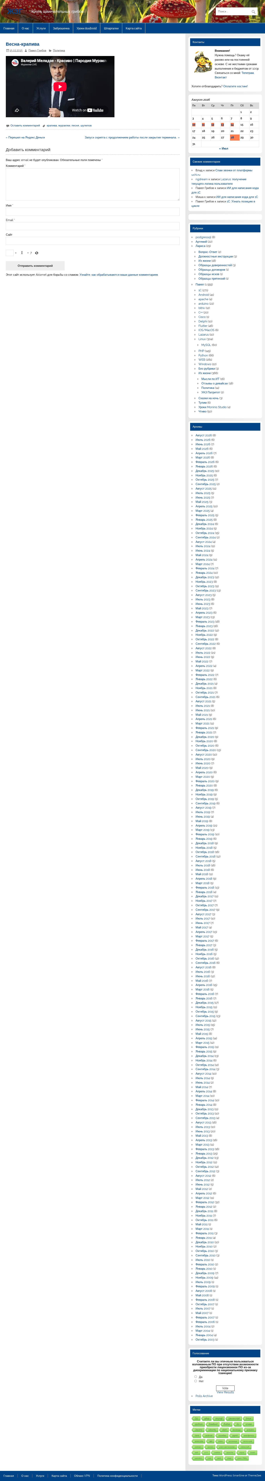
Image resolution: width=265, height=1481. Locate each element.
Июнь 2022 (203, 657)
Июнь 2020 (203, 763)
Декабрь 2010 (205, 1242)
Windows (204, 364)
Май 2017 (202, 927)
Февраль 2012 (205, 1202)
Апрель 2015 (204, 1038)
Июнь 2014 (203, 1082)
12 (212, 124)
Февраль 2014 (205, 1100)
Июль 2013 (203, 1127)
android (208, 1435)
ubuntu (212, 1430)
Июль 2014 (203, 1078)
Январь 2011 (204, 1238)
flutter (227, 1424)
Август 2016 (203, 967)
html (197, 1435)
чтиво (249, 1424)
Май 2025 (202, 502)
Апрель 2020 (204, 772)
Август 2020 (204, 754)
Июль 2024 (203, 546)
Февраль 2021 (205, 728)
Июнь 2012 (203, 1184)
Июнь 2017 (203, 923)
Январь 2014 (204, 1105)
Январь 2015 (204, 1051)
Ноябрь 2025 (204, 475)
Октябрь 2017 (205, 905)
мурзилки (64, 125)
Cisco (202, 317)
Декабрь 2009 (205, 1273)
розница (233, 1441)
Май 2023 (202, 608)
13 (222, 124)
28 (232, 137)
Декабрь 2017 (205, 896)
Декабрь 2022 (205, 630)
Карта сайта (134, 28)
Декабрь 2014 (205, 1056)
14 (232, 124)
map (229, 1458)
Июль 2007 (203, 1308)
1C (200, 290)
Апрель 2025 (204, 506)
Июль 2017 (203, 918)
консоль (199, 1441)
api (211, 1441)
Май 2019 (202, 821)
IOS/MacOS (206, 330)
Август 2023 (204, 595)
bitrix (201, 308)
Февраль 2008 (205, 1300)
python (199, 1424)
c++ (206, 1452)
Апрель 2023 (204, 612)
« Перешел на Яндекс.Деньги (25, 137)
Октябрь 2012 (205, 1167)
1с (196, 1418)
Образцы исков (208, 274)
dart (225, 1430)
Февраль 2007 (205, 1317)
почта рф (247, 1441)
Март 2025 (203, 511)
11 (203, 124)
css (209, 1458)
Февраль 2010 (205, 1264)
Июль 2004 (203, 1326)
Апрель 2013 (204, 1140)
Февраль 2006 (205, 1322)
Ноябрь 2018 (204, 847)
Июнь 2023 (203, 604)
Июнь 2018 (203, 870)
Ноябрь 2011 (204, 1215)
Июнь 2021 (203, 710)
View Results (225, 1392)
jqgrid (235, 1435)
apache (203, 299)
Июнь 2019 (203, 816)
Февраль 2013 (205, 1149)
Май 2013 (202, 1135)
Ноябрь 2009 (204, 1277)
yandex (198, 1458)
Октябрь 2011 (204, 1220)
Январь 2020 (204, 785)
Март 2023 (203, 617)
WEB (201, 359)
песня (75, 125)
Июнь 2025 (203, 497)
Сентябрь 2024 (206, 537)
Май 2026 (202, 449)
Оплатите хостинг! (235, 86)
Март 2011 (202, 1229)
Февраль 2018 (205, 887)
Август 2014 (203, 1073)
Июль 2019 (203, 812)
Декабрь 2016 (205, 949)
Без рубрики (206, 368)
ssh (196, 1452)
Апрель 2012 (204, 1193)
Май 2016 (202, 980)
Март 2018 (203, 883)
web (219, 1458)
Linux (202, 339)
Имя (9, 205)
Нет (201, 1381)
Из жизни (204, 260)
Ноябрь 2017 (204, 901)
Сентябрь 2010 (206, 1255)
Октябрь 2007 (205, 1304)
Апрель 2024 (204, 559)
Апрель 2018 (204, 878)
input (242, 1452)
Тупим (202, 402)
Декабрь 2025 (205, 471)
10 (193, 124)
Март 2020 (203, 777)
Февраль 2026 (205, 462)
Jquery (198, 1430)
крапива (52, 125)
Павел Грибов (37, 50)
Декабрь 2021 (205, 683)
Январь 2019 (204, 839)
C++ (200, 312)
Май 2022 (202, 661)
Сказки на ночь (208, 398)
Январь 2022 (204, 679)
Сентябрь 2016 (206, 963)
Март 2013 (202, 1144)
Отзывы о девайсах (214, 383)
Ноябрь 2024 (204, 528)
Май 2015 (202, 1034)
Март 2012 (202, 1198)
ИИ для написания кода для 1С (237, 197)
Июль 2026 (203, 440)
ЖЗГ (15, 11)
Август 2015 (203, 1020)
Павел (200, 284)
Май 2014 (202, 1087)
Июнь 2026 (203, 444)
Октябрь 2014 (205, 1065)
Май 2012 (202, 1189)
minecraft (245, 1447)
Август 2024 (204, 542)
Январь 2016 (204, 998)
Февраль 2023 (205, 621)
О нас (25, 28)
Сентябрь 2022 (206, 644)
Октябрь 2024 (205, 533)
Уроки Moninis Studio (212, 407)
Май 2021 (202, 714)
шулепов (86, 125)
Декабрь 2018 (205, 843)
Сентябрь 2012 (205, 1171)
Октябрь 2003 (205, 1339)
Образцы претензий (211, 278)
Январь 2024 (204, 573)
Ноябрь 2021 (204, 688)
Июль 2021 (203, 706)
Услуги (41, 28)
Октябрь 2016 (205, 958)
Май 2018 (202, 874)
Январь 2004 (204, 1335)
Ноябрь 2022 (204, 635)
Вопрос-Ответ (207, 252)
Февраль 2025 (205, 515)
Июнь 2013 (203, 1131)
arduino (203, 303)
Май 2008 (202, 1295)
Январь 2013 (204, 1153)
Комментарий (15, 165)
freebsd (213, 1424)
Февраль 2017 (205, 940)
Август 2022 (204, 648)
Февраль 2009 (205, 1286)
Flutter (202, 326)
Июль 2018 (203, 865)
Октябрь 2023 (205, 586)
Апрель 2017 (204, 932)
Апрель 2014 (204, 1091)
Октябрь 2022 (205, 639)
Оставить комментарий (25, 125)
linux (248, 1418)
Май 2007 (202, 1313)
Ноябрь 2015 (204, 1007)
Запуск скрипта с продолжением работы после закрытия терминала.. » (132, 137)
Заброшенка (61, 28)
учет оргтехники (227, 1447)
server (210, 1447)
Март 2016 (203, 989)
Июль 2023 (203, 599)
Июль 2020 (203, 759)
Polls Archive (204, 1396)
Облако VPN (82, 1476)
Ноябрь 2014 (204, 1060)
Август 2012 (203, 1175)
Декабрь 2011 (204, 1211)
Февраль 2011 (205, 1233)
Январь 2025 (204, 519)
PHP (201, 351)
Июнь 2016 (203, 976)
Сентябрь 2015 (205, 1016)
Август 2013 (203, 1122)
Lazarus (203, 334)
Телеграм (248, 73)
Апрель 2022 (204, 666)
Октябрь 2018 (205, 852)
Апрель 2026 (204, 453)
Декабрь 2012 (205, 1158)
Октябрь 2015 (205, 1011)
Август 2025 (204, 488)
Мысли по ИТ (210, 379)
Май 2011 (202, 1224)
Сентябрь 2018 (206, 856)
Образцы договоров (211, 269)
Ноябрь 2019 (204, 794)
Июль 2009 (203, 1282)
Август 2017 (203, 914)
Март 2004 (203, 1330)
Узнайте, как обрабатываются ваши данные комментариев (119, 274)
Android (203, 295)
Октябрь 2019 (205, 799)
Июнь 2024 (203, 550)
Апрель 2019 (204, 825)
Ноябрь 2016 (204, 954)
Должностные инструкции (215, 256)
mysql (219, 1418)
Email (10, 220)
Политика (59, 50)
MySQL (206, 345)
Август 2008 (204, 1291)
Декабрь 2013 (205, 1109)
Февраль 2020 (205, 781)
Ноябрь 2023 (204, 581)
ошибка (222, 1435)
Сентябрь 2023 (206, 590)
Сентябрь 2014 (205, 1069)
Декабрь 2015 (205, 1002)
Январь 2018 (204, 892)
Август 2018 (203, 861)
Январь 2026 (204, 466)
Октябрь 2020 (205, 745)
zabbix (217, 1452)
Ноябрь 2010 (204, 1246)
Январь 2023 (204, 626)
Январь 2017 (204, 945)
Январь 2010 (204, 1268)
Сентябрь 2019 (206, 803)
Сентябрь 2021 (205, 697)
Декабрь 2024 (205, 524)
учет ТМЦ (242, 1458)
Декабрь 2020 (205, 737)
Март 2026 (203, 457)
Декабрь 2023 (205, 577)
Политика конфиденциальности (117, 1476)
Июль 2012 (203, 1180)
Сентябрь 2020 (206, 750)
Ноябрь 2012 (204, 1162)
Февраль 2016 (205, 994)
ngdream (202, 179)
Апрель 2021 (204, 719)
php (207, 1418)
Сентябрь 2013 (205, 1118)
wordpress (249, 1435)
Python (203, 355)
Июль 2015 (203, 1025)
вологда (237, 1430)
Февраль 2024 (205, 568)
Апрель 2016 (204, 985)
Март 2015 (202, 1042)
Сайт (9, 234)
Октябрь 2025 (205, 479)
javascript (234, 1418)
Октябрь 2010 (205, 1251)
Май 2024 (202, 555)
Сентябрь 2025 (206, 484)
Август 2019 (203, 807)
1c (238, 1424)
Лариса (200, 246)
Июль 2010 (203, 1260)
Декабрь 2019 (205, 790)
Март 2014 (202, 1096)
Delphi (202, 321)
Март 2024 (203, 564)
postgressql (203, 237)
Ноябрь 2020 (204, 741)
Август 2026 (204, 435)
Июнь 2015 (203, 1029)
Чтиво (202, 411)
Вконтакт (221, 77)
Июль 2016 (203, 972)
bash (253, 1452)
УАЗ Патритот (210, 392)
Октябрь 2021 (205, 692)
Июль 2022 (203, 652)
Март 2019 (203, 830)
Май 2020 (202, 768)
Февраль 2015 (205, 1047)
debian (198, 1447)
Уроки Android (87, 28)
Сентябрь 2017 (205, 910)
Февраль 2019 (205, 834)
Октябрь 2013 (205, 1113)
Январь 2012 (204, 1206)
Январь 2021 (204, 732)
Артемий (201, 241)
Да (200, 1377)
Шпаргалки (111, 28)
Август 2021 (203, 701)
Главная (8, 28)
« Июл (223, 148)
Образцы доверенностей (215, 265)
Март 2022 (203, 670)
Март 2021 (202, 723)
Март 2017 (202, 936)
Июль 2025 (203, 493)
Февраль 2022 (205, 675)
